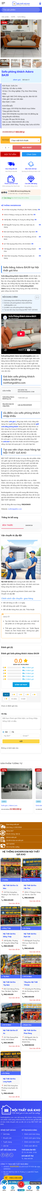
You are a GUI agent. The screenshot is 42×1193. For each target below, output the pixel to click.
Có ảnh (23, 699)
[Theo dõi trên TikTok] (7, 1155)
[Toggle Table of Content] (35, 297)
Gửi (21, 741)
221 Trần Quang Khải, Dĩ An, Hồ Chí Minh (17, 244)
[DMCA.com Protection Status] (32, 1183)
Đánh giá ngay (21, 685)
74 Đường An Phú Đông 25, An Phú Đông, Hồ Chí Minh (20, 238)
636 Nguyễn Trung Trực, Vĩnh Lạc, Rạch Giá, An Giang (19, 226)
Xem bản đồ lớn (14, 903)
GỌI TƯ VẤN (10, 154)
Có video (14, 699)
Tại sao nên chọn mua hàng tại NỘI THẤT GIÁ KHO (21, 310)
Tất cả (6, 694)
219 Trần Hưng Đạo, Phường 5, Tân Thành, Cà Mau (20, 210)
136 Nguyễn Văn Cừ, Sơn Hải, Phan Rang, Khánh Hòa (20, 250)
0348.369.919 (29, 1045)
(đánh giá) (17, 80)
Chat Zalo (31, 154)
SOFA (13, 17)
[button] (3, 3)
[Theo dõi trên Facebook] (3, 1155)
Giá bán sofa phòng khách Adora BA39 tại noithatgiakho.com (18, 304)
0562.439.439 (8, 900)
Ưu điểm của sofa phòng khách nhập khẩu (18, 307)
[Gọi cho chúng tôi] (11, 1155)
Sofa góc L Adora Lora (9, 805)
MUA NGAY (27, 147)
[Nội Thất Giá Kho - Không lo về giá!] (21, 3)
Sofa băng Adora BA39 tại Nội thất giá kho (18, 300)
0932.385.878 (8, 1043)
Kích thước (5, 140)
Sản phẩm (5, 17)
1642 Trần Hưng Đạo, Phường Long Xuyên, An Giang (19, 257)
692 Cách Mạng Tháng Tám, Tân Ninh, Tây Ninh (19, 232)
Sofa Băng (21, 17)
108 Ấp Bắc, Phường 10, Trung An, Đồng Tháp (19, 220)
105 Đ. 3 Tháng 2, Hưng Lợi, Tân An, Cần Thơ (18, 215)
